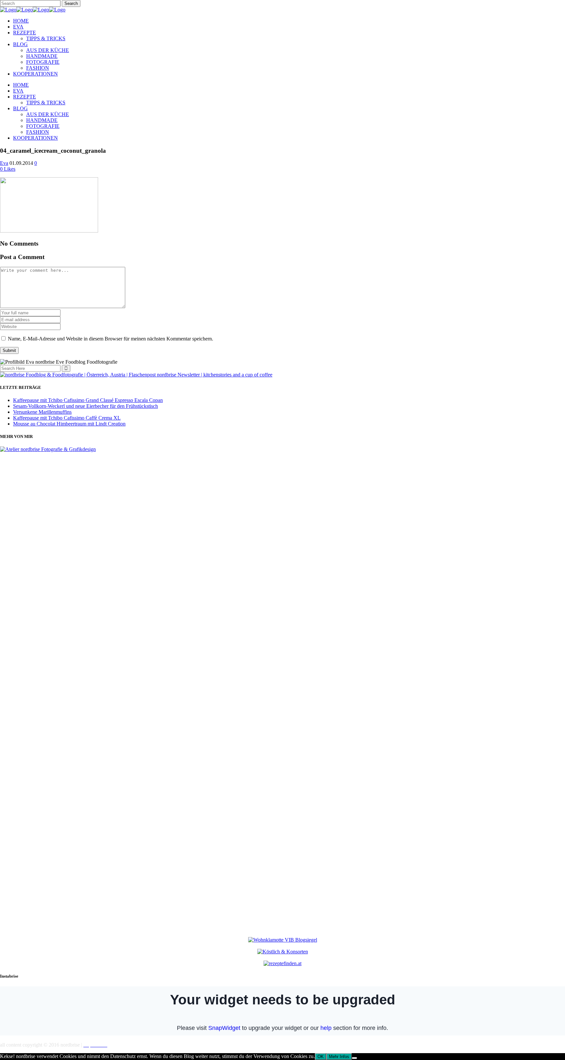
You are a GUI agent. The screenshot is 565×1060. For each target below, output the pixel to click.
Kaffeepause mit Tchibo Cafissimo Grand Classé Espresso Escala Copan (88, 400)
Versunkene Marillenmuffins (42, 412)
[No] (354, 1058)
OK (320, 1056)
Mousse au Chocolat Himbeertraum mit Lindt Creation (69, 423)
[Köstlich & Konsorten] (282, 951)
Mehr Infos (339, 1056)
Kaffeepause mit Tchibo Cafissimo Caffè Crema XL (67, 418)
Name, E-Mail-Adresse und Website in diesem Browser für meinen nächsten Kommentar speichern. (110, 338)
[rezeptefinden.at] (282, 963)
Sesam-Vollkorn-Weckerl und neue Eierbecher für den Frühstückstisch (85, 406)
